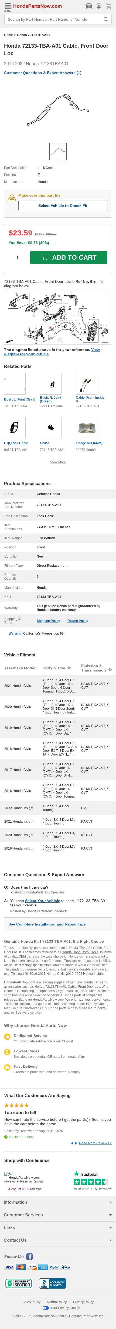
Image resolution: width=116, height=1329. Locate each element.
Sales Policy (31, 1302)
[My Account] (98, 6)
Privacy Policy (83, 1302)
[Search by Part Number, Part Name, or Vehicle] (106, 19)
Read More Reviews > (95, 1143)
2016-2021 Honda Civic (46, 974)
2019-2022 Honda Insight (85, 974)
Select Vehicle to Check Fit (62, 205)
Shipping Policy (48, 621)
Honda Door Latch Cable (80, 952)
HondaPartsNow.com (19, 982)
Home (8, 35)
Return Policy (77, 621)
